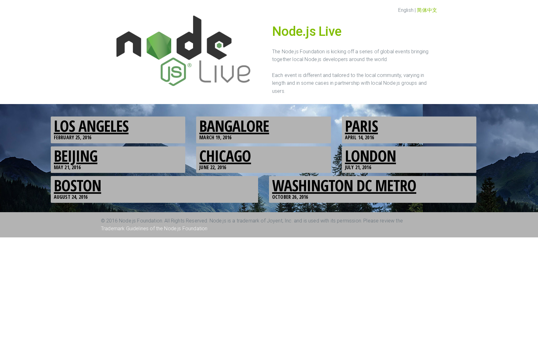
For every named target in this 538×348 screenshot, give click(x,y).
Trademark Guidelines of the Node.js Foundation (154, 228)
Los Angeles (91, 125)
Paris (361, 125)
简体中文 (427, 10)
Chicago (225, 155)
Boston (77, 185)
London (370, 155)
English (405, 10)
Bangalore (234, 125)
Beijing (75, 155)
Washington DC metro (344, 185)
